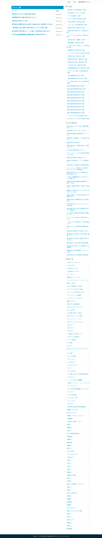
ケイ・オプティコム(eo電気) (74, 295)
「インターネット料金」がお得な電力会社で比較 (77, 71)
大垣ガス (69, 460)
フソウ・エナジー (71, 400)
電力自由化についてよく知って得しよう (77, 130)
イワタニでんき (71, 359)
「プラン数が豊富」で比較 (73, 15)
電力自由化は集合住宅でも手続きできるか (77, 231)
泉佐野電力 (70, 502)
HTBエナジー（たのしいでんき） (75, 321)
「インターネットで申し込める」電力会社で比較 (78, 36)
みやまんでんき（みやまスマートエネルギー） (77, 349)
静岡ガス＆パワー (71, 301)
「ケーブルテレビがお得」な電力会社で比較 (78, 53)
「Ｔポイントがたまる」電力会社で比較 (77, 115)
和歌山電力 (70, 442)
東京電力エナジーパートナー (74, 277)
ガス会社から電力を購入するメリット (76, 150)
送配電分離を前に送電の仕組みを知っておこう (24, 17)
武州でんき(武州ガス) (72, 493)
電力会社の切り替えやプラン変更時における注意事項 (78, 246)
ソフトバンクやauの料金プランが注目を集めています (78, 222)
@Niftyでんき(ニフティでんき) (75, 307)
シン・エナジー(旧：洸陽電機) (74, 380)
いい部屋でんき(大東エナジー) (74, 333)
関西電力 (69, 522)
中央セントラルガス (72, 412)
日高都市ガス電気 (71, 475)
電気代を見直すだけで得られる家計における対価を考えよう (78, 195)
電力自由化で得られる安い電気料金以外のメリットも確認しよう (78, 209)
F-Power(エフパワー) (72, 268)
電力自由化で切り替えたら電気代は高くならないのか (78, 239)
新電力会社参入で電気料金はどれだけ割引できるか (78, 200)
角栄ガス (69, 516)
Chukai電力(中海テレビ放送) (74, 313)
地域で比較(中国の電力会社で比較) (75, 100)
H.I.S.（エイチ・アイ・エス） (74, 319)
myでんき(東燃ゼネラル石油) (74, 286)
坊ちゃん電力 (70, 451)
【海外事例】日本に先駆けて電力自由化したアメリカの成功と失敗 (29, 27)
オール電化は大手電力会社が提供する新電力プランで (78, 213)
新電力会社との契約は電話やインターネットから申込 (78, 251)
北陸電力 (69, 439)
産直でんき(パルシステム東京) (74, 510)
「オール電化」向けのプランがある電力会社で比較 (78, 82)
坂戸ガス (69, 448)
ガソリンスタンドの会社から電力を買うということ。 (78, 218)
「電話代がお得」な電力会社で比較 (76, 27)
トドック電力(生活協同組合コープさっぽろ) (78, 388)
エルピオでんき (71, 265)
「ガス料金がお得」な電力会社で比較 (76, 65)
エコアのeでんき (71, 362)
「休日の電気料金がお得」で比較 (75, 75)
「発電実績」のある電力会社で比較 (76, 50)
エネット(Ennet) (71, 371)
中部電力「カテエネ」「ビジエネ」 (76, 415)
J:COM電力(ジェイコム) (73, 271)
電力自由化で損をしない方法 (19, 21)
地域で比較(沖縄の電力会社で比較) (75, 112)
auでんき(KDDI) (71, 310)
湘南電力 (69, 504)
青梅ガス (69, 525)
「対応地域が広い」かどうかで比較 (76, 12)
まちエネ (69, 345)
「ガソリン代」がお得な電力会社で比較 (77, 24)
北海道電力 (70, 436)
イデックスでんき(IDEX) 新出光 (75, 289)
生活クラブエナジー (72, 507)
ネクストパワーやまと (72, 397)
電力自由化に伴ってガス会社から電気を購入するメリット (78, 127)
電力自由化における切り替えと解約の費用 (77, 242)
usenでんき (70, 330)
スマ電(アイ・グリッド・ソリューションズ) (78, 383)
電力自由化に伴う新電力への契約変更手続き (78, 165)
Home (68, 1)
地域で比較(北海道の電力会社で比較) (76, 88)
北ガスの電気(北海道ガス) (73, 433)
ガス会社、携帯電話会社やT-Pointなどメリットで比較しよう (78, 177)
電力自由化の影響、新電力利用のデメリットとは (78, 134)
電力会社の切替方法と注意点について (76, 157)
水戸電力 (69, 496)
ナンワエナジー (71, 391)
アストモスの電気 (71, 356)
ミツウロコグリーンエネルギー (75, 298)
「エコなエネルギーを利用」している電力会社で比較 (78, 46)
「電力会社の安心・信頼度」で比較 (76, 39)
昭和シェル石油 (71, 283)
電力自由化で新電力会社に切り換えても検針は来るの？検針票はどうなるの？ (32, 24)
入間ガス (69, 430)
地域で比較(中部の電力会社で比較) (75, 106)
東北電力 (69, 481)
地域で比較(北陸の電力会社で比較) (75, 94)
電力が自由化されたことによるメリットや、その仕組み (78, 204)
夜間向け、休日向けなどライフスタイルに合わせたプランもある (78, 191)
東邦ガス (69, 487)
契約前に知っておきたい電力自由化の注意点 (24, 14)
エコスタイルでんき (72, 365)
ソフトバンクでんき (72, 385)
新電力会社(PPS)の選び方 (73, 142)
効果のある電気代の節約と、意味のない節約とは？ (78, 186)
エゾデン (69, 368)
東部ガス (69, 490)
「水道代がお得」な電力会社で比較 (76, 56)
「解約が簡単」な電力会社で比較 (75, 42)
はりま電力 (70, 342)
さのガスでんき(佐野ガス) (73, 336)
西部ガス (69, 513)
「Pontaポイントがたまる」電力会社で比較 (78, 118)
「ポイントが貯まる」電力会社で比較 (76, 18)
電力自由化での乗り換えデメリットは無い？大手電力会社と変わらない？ (31, 31)
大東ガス (69, 463)
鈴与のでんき (70, 519)
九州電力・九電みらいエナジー (75, 421)
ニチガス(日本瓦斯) (72, 394)
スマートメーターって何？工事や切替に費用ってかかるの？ (78, 153)
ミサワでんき (70, 403)
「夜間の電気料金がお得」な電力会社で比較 (78, 68)
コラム (74, 1)
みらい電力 (70, 353)
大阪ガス (69, 466)
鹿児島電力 (70, 528)
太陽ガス (69, 469)
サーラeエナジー (71, 377)
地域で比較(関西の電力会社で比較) (75, 97)
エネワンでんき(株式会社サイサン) (75, 292)
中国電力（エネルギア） (73, 409)
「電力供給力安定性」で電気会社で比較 (77, 59)
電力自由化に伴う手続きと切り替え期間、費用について (78, 234)
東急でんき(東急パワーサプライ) (75, 484)
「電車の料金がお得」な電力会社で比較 (77, 62)
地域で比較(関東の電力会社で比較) (75, 85)
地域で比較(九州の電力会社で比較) (75, 109)
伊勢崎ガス (70, 427)
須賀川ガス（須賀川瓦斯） (73, 304)
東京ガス (69, 478)
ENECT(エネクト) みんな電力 (74, 316)
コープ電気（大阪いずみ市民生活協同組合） (78, 374)
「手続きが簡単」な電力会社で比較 (76, 21)
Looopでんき (70, 324)
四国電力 (69, 445)
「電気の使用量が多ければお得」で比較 (77, 78)
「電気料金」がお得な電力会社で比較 (76, 9)
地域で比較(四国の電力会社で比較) (75, 103)
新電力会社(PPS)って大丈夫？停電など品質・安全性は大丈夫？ (77, 173)
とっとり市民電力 (71, 339)
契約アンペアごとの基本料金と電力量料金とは (78, 227)
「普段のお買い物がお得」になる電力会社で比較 (78, 31)
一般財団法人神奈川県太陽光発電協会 (76, 406)
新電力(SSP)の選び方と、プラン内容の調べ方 (78, 161)
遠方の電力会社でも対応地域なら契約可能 (77, 254)
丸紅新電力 (70, 418)
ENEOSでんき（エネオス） (74, 262)
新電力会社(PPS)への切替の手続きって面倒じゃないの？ (78, 146)
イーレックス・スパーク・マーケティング (77, 280)
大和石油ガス (70, 457)
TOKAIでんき (70, 327)
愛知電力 (69, 472)
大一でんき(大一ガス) (72, 454)
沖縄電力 (69, 499)
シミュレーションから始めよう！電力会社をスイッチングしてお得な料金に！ (77, 168)
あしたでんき (70, 274)
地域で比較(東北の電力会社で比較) (75, 91)
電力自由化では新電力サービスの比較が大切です (78, 139)
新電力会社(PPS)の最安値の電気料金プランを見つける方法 (78, 182)
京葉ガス (69, 424)
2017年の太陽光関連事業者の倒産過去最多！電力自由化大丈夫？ (29, 34)
